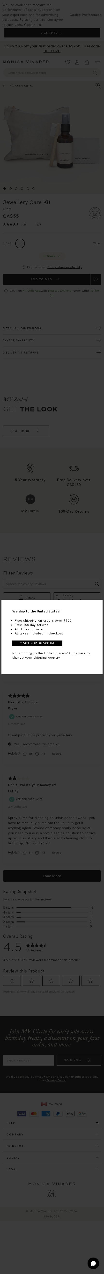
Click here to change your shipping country (51, 655)
